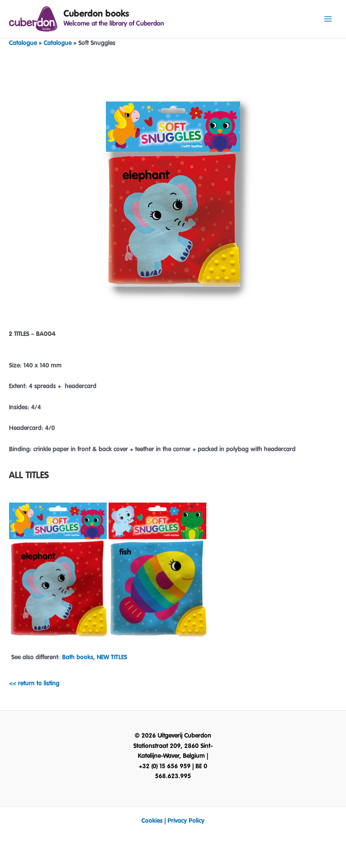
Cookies (152, 821)
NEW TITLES (112, 657)
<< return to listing (34, 683)
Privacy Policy (186, 821)
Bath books (77, 657)
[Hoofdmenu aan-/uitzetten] (328, 19)
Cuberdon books (96, 13)
